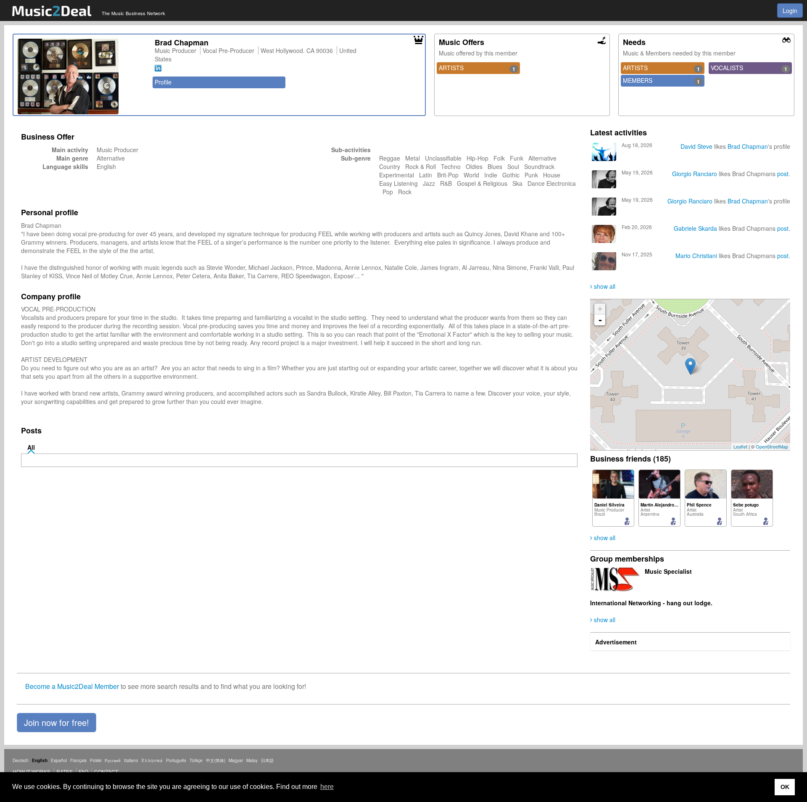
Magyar (236, 760)
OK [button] (785, 787)
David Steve (696, 146)
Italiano (131, 760)
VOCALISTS (749, 68)
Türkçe (196, 760)
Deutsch (21, 760)
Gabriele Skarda (695, 228)
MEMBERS (661, 80)
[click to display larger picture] (82, 76)
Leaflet (740, 446)
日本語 (267, 760)
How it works (31, 771)
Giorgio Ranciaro (694, 173)
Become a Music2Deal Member (72, 686)
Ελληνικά (152, 760)
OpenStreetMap (772, 446)
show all (603, 286)
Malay (252, 760)
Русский (113, 760)
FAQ (83, 771)
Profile (163, 82)
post (783, 173)
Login (790, 10)
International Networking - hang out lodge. (651, 603)
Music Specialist (668, 571)
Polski (95, 760)
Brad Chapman (748, 146)
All (31, 447)
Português (176, 760)
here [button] (327, 786)
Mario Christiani (696, 255)
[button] (56, 722)
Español (59, 760)
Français (78, 760)
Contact (106, 771)
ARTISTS (477, 68)
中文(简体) (215, 760)
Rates (64, 771)
